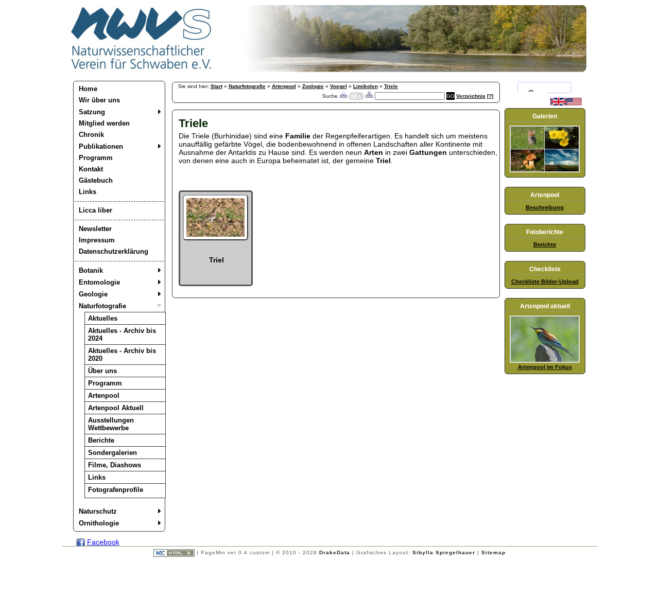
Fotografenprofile (115, 490)
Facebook (103, 542)
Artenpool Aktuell (116, 408)
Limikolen (365, 86)
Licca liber (95, 210)
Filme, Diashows (114, 465)
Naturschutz (98, 511)
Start (216, 86)
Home (88, 89)
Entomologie (99, 282)
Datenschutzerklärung (113, 251)
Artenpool (103, 395)
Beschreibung (545, 207)
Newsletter (95, 229)
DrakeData (334, 552)
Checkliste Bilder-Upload (545, 281)
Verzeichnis (470, 96)
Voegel (338, 86)
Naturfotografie (102, 306)
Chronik (91, 134)
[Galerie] (545, 170)
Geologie (93, 294)
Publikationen (101, 146)
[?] (490, 96)
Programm (96, 158)
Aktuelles (102, 318)
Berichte (101, 440)
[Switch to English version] (566, 103)
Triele (391, 86)
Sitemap (493, 552)
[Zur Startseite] (141, 69)
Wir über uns (99, 100)
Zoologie (313, 86)
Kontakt (91, 169)
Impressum (97, 240)
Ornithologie (99, 523)
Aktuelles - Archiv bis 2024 (122, 334)
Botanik (91, 270)
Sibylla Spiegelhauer (443, 552)
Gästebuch (96, 180)
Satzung (92, 112)
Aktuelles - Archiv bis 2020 (122, 354)
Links (87, 192)
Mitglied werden (104, 123)
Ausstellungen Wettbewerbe (111, 424)
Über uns (102, 371)
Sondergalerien (112, 452)
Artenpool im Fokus (545, 367)
